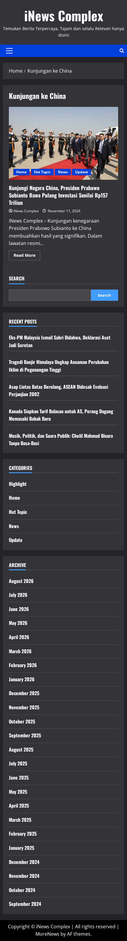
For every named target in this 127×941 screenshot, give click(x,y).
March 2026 (20, 651)
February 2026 (23, 665)
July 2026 (18, 594)
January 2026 (22, 679)
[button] (9, 51)
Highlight (18, 483)
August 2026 (21, 580)
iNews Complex (63, 15)
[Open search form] (122, 50)
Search (17, 278)
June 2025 (19, 777)
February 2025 (23, 833)
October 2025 (22, 721)
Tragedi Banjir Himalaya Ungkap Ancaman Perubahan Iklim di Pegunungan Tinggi (59, 365)
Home (21, 171)
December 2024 (24, 861)
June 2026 (19, 608)
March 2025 (20, 819)
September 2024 (25, 903)
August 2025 (21, 749)
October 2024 (22, 889)
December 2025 (24, 693)
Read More (27, 256)
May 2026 (18, 622)
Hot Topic (42, 171)
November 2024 (24, 875)
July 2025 (18, 763)
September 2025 (25, 735)
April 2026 (19, 637)
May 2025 (18, 791)
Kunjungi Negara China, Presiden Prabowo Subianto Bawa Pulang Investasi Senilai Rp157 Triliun (63, 143)
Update (81, 171)
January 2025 (21, 847)
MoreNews (47, 934)
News (63, 171)
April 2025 (19, 805)
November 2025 (24, 707)
